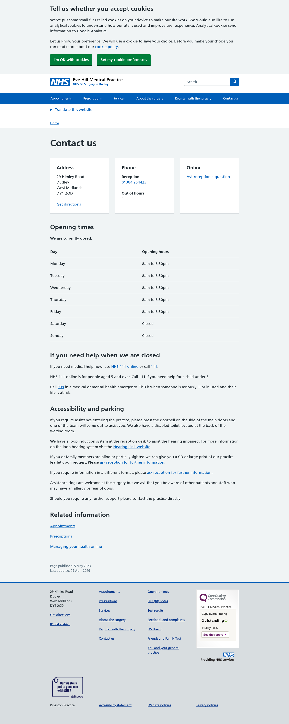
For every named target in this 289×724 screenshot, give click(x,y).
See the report (213, 634)
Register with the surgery (193, 98)
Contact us (230, 98)
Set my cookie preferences (124, 59)
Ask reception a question (208, 176)
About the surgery (149, 98)
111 (154, 366)
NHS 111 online (124, 366)
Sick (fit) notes (158, 601)
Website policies (159, 705)
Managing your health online (76, 546)
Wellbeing (155, 629)
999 (61, 387)
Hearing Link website (131, 447)
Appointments (61, 98)
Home (54, 123)
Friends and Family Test (164, 638)
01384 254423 (134, 182)
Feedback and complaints (166, 620)
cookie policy (106, 46)
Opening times (158, 592)
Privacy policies (207, 705)
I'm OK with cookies (71, 59)
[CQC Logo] (213, 600)
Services (119, 98)
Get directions (69, 204)
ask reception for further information (132, 462)
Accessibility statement (115, 705)
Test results (155, 610)
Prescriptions (92, 98)
